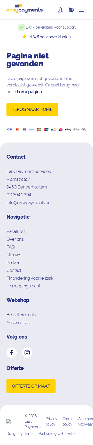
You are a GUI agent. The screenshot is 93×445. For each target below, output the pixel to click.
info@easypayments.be (28, 202)
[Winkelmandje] (71, 10)
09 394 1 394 (18, 194)
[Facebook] (11, 352)
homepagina (29, 91)
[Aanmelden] (61, 10)
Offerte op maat (31, 386)
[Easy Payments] (24, 9)
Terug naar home (32, 109)
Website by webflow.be (57, 433)
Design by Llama (20, 433)
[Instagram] (27, 352)
